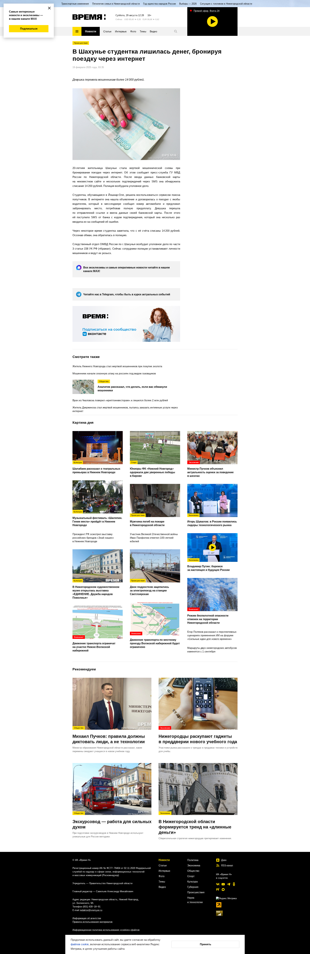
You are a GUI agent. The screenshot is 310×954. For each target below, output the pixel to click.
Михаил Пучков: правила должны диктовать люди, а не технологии (108, 735)
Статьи (163, 865)
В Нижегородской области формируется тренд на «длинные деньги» (195, 823)
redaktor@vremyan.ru (91, 910)
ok (234, 884)
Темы (162, 881)
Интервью (164, 870)
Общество (193, 870)
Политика (192, 860)
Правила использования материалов (92, 921)
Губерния (192, 886)
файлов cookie (80, 944)
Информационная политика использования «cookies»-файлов (106, 930)
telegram (228, 884)
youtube (223, 884)
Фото (162, 876)
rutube (218, 889)
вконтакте (218, 884)
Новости (164, 859)
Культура (192, 881)
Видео (162, 886)
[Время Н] (89, 17)
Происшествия (81, 43)
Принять (205, 944)
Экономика (193, 865)
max (223, 889)
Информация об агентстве (86, 918)
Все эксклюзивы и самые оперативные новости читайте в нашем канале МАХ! (126, 269)
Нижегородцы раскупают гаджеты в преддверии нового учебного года (198, 735)
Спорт (190, 876)
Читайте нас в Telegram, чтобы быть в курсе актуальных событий (126, 294)
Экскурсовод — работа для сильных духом (111, 820)
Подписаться (28, 28)
